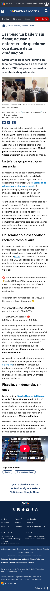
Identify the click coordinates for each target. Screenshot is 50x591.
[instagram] (18, 510)
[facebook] (32, 510)
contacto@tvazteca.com (34, 536)
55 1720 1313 (29, 539)
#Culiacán (25, 281)
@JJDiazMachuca (16, 307)
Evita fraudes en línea (25, 472)
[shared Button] (14, 122)
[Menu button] (2, 11)
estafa (17, 256)
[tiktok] (23, 510)
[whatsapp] (36, 510)
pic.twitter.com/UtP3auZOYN (17, 311)
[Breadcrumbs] (5, 25)
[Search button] (46, 11)
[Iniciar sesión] (46, 4)
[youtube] (27, 510)
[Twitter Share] (8, 122)
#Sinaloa (29, 307)
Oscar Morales (17, 117)
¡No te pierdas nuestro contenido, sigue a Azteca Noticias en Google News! (25, 488)
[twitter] (14, 510)
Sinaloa (7, 472)
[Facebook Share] (4, 122)
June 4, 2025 (30, 320)
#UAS (13, 281)
